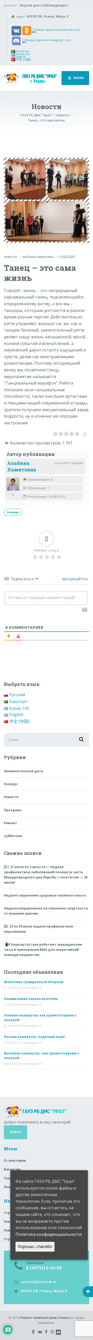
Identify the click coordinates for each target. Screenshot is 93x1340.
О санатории (15, 1160)
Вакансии (12, 1169)
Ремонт (10, 823)
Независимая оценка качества (31, 999)
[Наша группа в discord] (16, 41)
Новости (10, 257)
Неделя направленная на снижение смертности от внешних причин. (46, 911)
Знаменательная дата (23, 771)
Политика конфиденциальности (49, 1234)
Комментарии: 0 (30, 988)
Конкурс (13, 512)
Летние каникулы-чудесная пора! (34, 1037)
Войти (15, 1132)
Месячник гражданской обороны (34, 982)
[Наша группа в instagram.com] (46, 41)
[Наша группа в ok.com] (26, 30)
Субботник (13, 836)
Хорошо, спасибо (35, 1246)
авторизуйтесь (74, 578)
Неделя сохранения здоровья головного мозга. (45, 895)
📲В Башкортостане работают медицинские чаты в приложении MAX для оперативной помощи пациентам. (43, 949)
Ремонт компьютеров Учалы (44, 1318)
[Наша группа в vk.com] (16, 30)
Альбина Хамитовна (21, 466)
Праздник (12, 810)
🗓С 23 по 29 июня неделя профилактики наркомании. (38, 929)
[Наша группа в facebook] (56, 30)
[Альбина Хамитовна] (12, 484)
